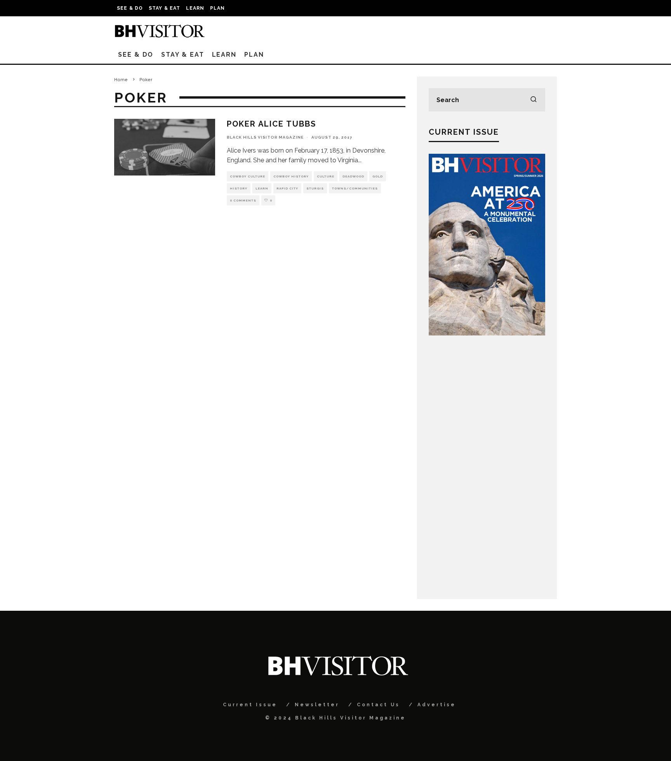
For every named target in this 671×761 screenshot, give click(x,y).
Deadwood (353, 176)
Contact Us (378, 704)
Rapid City (287, 188)
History (238, 188)
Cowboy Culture (247, 176)
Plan (217, 8)
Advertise (436, 704)
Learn (195, 8)
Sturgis (315, 188)
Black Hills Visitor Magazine (265, 137)
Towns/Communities (355, 188)
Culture (325, 176)
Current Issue (250, 704)
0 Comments (243, 200)
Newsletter (317, 704)
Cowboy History (291, 176)
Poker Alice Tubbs (271, 124)
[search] (533, 99)
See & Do (130, 8)
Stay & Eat (165, 8)
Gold (377, 176)
